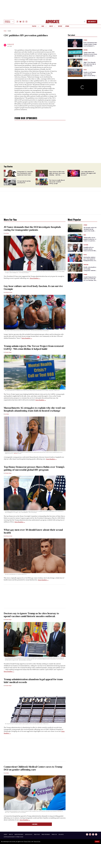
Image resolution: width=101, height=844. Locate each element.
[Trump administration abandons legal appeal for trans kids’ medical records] (35, 705)
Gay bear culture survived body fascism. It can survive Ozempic (33, 287)
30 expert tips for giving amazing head (24, 181)
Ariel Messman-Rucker (8, 292)
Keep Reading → (35, 278)
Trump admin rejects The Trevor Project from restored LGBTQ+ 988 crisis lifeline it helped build (33, 347)
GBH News (16, 453)
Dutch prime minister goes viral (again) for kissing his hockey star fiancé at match (90, 259)
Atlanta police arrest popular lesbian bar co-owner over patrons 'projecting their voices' (90, 240)
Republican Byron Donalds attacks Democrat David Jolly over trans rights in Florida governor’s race (90, 250)
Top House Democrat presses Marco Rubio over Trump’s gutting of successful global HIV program (34, 468)
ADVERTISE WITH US (28, 834)
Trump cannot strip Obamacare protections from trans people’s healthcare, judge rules (90, 55)
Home (5, 31)
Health (51, 26)
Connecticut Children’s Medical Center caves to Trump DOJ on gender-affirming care (33, 768)
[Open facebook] (17, 22)
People (85, 254)
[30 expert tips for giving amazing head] (10, 181)
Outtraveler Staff (11, 44)
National (86, 50)
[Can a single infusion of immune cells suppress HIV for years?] (74, 173)
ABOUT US (11, 834)
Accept (97, 841)
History (60, 26)
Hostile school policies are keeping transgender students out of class (90, 269)
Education (86, 264)
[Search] (85, 21)
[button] (82, 87)
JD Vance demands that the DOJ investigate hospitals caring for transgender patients (32, 228)
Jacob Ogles (7, 233)
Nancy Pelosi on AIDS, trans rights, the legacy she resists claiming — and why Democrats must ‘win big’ (57, 174)
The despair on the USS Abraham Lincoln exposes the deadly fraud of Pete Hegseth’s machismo (90, 231)
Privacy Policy (27, 841)
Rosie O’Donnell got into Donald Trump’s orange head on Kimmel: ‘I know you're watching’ (90, 45)
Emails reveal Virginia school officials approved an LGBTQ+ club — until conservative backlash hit (90, 76)
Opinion (67, 26)
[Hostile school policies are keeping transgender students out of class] (75, 267)
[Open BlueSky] (20, 22)
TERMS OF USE (54, 834)
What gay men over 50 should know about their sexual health (33, 531)
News (43, 26)
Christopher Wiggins (8, 352)
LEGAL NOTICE (61, 834)
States (85, 69)
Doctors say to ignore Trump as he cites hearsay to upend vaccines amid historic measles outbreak (31, 615)
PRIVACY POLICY (37, 834)
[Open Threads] (23, 22)
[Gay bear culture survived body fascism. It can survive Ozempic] (35, 312)
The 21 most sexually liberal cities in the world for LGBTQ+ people (57, 181)
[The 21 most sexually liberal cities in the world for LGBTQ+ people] (42, 181)
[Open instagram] (26, 22)
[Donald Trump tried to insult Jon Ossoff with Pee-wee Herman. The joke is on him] (75, 277)
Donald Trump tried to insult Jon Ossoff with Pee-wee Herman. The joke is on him (90, 279)
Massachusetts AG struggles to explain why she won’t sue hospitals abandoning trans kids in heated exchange (34, 409)
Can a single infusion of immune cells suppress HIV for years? (88, 173)
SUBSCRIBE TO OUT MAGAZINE (7, 21)
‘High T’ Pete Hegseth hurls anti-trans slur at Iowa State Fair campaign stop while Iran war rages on (90, 66)
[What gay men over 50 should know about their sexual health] (35, 555)
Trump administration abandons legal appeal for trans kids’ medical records (33, 681)
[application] (82, 87)
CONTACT (5, 834)
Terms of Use (37, 841)
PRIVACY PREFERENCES (46, 834)
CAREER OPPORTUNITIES (18, 834)
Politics (34, 26)
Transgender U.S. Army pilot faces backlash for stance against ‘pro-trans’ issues (25, 173)
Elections (86, 244)
